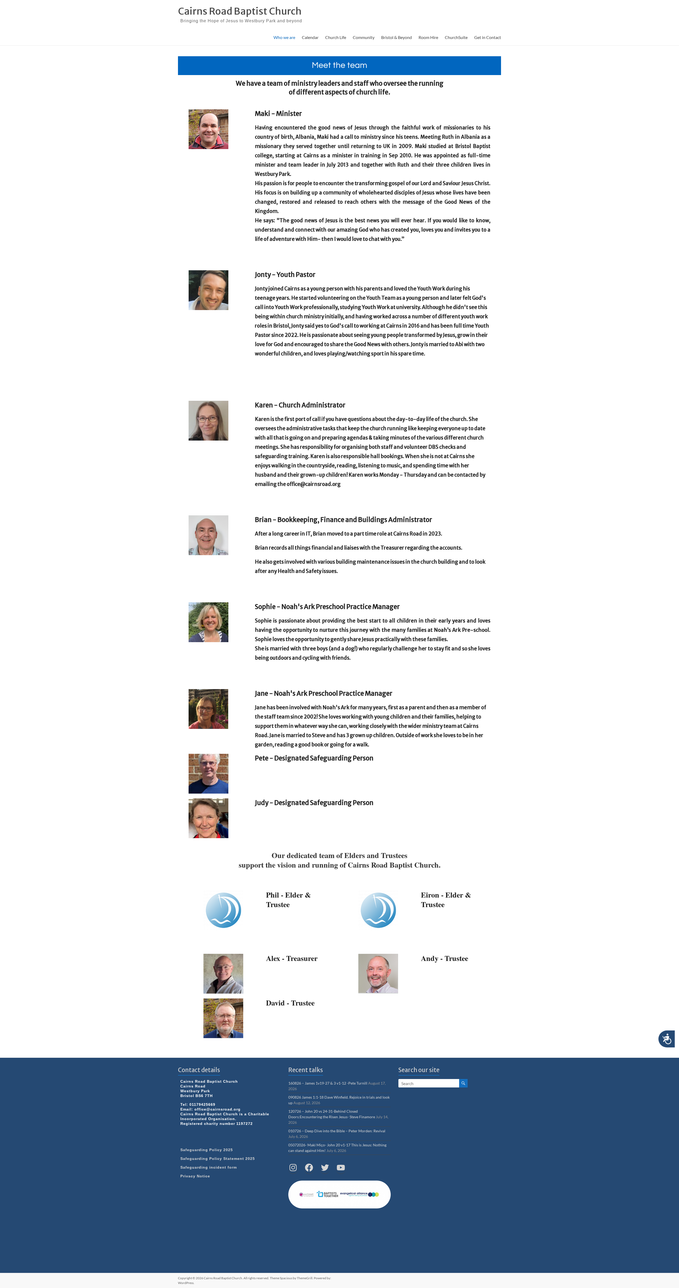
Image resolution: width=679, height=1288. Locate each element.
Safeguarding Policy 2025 (206, 1150)
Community (364, 37)
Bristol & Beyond (396, 37)
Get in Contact (487, 37)
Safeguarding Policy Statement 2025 (217, 1158)
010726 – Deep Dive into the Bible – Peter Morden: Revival (336, 1131)
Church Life (335, 37)
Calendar (310, 37)
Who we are (284, 37)
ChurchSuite (456, 37)
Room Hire (428, 37)
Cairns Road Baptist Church (240, 11)
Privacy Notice (195, 1176)
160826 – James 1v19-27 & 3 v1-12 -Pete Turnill (327, 1083)
